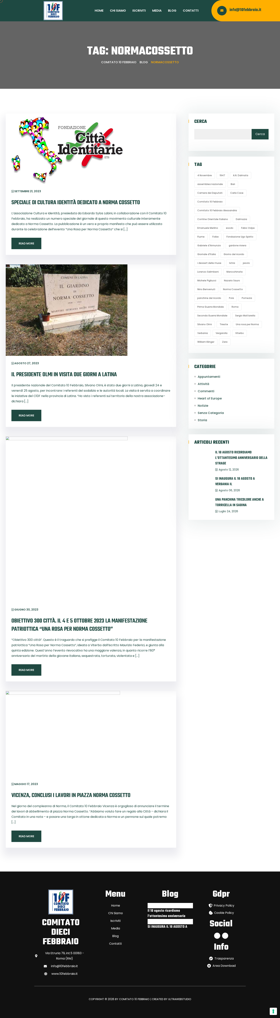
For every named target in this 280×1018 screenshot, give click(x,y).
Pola (231, 298)
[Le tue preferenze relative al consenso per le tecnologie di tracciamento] (273, 1011)
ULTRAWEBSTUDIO (179, 999)
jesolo (246, 263)
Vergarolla (221, 333)
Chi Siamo (118, 10)
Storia (202, 420)
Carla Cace (236, 192)
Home (99, 10)
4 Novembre (204, 175)
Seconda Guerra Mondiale (212, 315)
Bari (233, 184)
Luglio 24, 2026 (228, 511)
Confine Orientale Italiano (212, 219)
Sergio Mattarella (245, 315)
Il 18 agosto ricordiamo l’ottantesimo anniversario (166, 913)
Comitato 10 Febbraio (210, 201)
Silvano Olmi (204, 324)
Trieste (224, 324)
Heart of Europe (210, 398)
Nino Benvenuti (206, 289)
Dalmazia (241, 219)
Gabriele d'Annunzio (209, 245)
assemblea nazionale (210, 184)
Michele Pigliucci (206, 280)
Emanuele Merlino (207, 228)
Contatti (190, 10)
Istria (232, 263)
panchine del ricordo (209, 298)
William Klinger (205, 341)
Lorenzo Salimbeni (208, 271)
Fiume (201, 236)
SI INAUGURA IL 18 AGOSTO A (167, 927)
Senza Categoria (211, 413)
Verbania (202, 333)
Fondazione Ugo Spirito (239, 236)
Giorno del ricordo (234, 254)
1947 (222, 175)
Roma (235, 306)
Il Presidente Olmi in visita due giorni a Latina (64, 374)
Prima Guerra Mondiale (210, 306)
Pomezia (247, 298)
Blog (172, 10)
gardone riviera (237, 245)
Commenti (206, 391)
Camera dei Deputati (209, 192)
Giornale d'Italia (206, 254)
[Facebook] (217, 936)
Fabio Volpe (248, 228)
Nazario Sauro (232, 280)
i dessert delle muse (209, 263)
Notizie (203, 405)
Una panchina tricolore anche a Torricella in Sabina (239, 502)
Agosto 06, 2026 (229, 490)
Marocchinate (234, 271)
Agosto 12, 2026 (229, 469)
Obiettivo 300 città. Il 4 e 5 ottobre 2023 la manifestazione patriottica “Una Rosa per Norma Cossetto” (79, 625)
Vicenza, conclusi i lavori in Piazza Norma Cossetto (70, 795)
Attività (203, 384)
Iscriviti (139, 10)
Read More (26, 243)
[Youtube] (225, 936)
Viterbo (239, 333)
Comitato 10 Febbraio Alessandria (217, 210)
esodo (229, 228)
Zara (224, 341)
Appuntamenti (209, 377)
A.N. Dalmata (240, 175)
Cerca (200, 121)
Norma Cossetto (233, 289)
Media (157, 10)
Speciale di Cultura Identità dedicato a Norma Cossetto (75, 202)
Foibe (215, 236)
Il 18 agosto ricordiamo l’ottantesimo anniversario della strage (241, 458)
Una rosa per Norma (247, 324)
